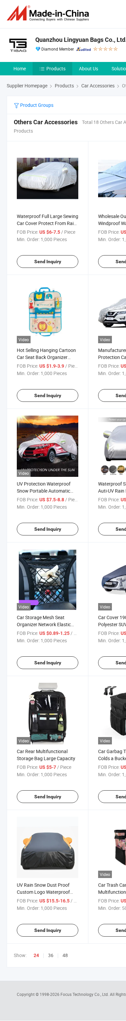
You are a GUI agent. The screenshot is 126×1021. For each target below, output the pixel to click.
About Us (88, 68)
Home (19, 68)
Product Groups (36, 105)
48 (65, 955)
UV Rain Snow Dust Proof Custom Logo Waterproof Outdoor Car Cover (43, 892)
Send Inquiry (47, 261)
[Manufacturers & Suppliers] (49, 13)
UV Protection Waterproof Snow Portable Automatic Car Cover (44, 491)
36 (50, 955)
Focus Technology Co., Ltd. (85, 994)
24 (36, 955)
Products (56, 68)
